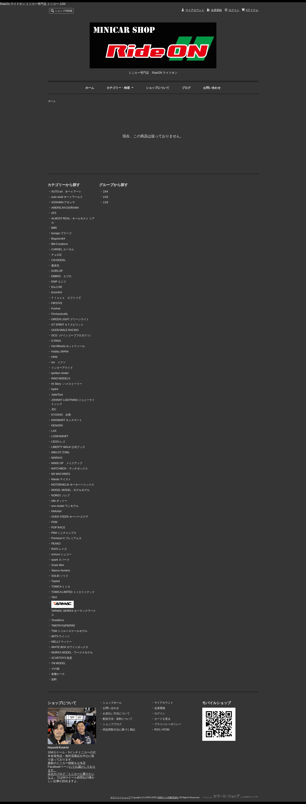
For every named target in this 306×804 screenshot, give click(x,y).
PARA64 (56, 511)
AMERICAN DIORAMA (65, 207)
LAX (53, 430)
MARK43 (56, 457)
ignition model (60, 373)
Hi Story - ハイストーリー (66, 383)
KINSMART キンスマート (66, 420)
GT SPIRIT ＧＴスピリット (67, 324)
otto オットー (59, 500)
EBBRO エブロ (61, 276)
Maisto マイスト (61, 479)
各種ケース (58, 674)
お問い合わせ (212, 87)
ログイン (233, 10)
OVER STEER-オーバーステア (69, 516)
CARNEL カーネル (62, 249)
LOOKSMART (59, 436)
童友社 (55, 265)
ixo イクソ (58, 362)
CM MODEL (58, 260)
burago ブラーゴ (61, 233)
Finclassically (59, 314)
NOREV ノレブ (60, 495)
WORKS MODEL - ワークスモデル (72, 652)
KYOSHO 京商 (61, 414)
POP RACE (58, 527)
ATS (53, 213)
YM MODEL (58, 663)
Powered (208, 797)
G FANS (56, 340)
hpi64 (54, 389)
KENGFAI (57, 425)
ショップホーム (112, 702)
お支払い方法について (116, 713)
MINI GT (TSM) (60, 452)
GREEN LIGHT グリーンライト (70, 319)
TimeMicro (57, 620)
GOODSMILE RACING (65, 330)
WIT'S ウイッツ (60, 636)
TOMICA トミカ (60, 586)
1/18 (105, 202)
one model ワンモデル (64, 506)
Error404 (56, 292)
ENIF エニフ (58, 281)
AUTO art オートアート (66, 191)
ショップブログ (112, 724)
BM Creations (59, 244)
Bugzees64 (58, 238)
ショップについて (157, 87)
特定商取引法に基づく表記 (119, 729)
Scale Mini (57, 565)
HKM (54, 357)
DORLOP (57, 270)
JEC (53, 409)
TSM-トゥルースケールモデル (69, 631)
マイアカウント (194, 10)
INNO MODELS (60, 378)
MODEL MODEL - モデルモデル (70, 490)
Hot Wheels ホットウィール (68, 346)
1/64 (105, 191)
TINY (54, 597)
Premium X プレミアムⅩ (66, 538)
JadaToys (57, 394)
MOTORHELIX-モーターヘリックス (72, 484)
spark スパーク (60, 559)
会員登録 (216, 10)
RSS (157, 729)
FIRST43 (56, 303)
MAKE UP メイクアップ (66, 463)
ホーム (89, 87)
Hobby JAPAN (60, 351)
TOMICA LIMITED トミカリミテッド (73, 592)
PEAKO (55, 543)
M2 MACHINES (60, 473)
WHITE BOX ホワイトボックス (69, 647)
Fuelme (55, 308)
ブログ (186, 87)
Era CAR (56, 287)
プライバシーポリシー (167, 724)
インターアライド (62, 367)
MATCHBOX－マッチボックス (69, 468)
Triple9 (55, 581)
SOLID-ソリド (59, 575)
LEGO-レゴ (58, 441)
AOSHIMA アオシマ (63, 202)
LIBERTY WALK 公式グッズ (68, 447)
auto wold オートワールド (67, 197)
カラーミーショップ (120, 797)
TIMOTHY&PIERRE (63, 625)
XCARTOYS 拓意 (61, 657)
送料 (54, 679)
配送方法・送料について (117, 718)
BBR (54, 227)
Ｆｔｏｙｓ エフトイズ (66, 297)
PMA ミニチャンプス (63, 532)
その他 (55, 668)
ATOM (165, 729)
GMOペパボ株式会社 (168, 797)
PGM (54, 522)
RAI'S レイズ (59, 549)
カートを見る (162, 718)
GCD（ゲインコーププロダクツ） (71, 335)
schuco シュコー (61, 554)
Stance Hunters (60, 570)
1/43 (105, 197)
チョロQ (56, 254)
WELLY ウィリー (61, 641)
